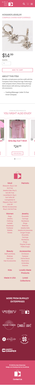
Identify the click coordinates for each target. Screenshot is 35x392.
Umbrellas (25, 263)
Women (9, 214)
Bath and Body (10, 254)
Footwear (10, 228)
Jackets (10, 223)
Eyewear (25, 256)
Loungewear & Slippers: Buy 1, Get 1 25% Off (10, 202)
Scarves (25, 265)
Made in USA (10, 278)
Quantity (4, 60)
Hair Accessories (10, 261)
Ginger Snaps (25, 233)
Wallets (10, 230)
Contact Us (17, 379)
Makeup (10, 256)
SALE (10, 183)
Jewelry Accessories (25, 230)
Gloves (9, 233)
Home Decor (25, 258)
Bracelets (25, 216)
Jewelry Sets (25, 228)
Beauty (10, 251)
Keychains (25, 261)
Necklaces (25, 221)
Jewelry (10, 219)
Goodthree (26, 367)
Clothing (10, 221)
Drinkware (25, 254)
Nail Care (10, 258)
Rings (25, 223)
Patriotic (25, 183)
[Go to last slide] (3, 139)
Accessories (25, 251)
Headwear (10, 226)
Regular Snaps (25, 244)
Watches (25, 226)
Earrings (25, 219)
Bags (10, 216)
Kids (10, 270)
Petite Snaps (25, 247)
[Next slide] (31, 139)
